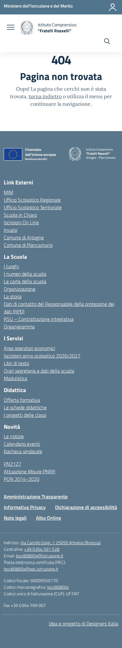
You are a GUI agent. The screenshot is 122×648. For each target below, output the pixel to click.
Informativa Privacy (25, 507)
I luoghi (11, 266)
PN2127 (12, 464)
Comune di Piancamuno (28, 245)
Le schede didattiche (25, 407)
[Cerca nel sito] (107, 42)
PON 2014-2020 (21, 479)
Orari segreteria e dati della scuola (39, 370)
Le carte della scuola (25, 281)
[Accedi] (112, 7)
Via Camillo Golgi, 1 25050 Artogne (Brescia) (60, 542)
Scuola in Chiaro (20, 215)
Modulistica (15, 378)
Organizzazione (19, 289)
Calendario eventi (22, 444)
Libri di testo (16, 363)
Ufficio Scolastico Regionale (32, 200)
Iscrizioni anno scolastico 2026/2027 (42, 355)
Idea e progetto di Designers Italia (83, 623)
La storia (13, 296)
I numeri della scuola (25, 274)
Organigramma (19, 326)
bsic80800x (58, 587)
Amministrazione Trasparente (36, 496)
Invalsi (10, 230)
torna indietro (45, 96)
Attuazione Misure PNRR (29, 471)
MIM (8, 192)
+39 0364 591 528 (41, 549)
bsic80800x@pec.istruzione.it (31, 569)
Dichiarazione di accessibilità (86, 507)
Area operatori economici (29, 348)
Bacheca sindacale (23, 451)
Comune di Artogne (24, 237)
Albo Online (48, 518)
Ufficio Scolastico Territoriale (33, 207)
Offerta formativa (22, 400)
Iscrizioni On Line (21, 222)
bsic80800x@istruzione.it (39, 555)
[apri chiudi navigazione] (10, 28)
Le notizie (14, 436)
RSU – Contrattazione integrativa (39, 319)
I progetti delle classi (25, 415)
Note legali (15, 518)
